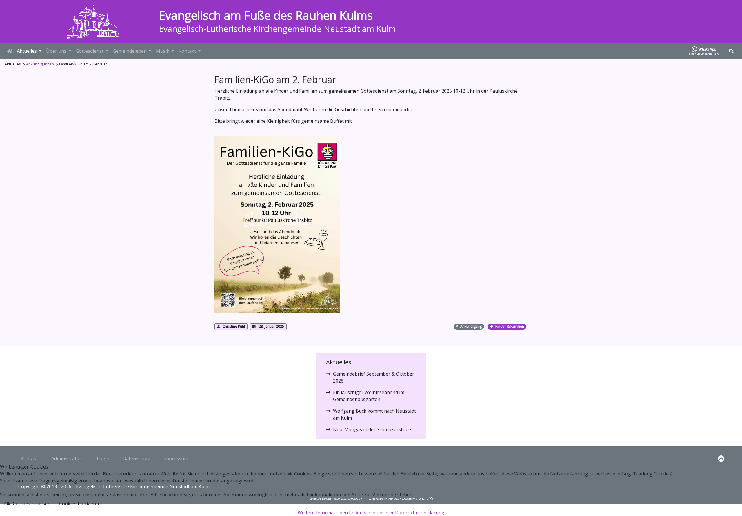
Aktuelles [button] (27, 51)
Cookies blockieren (80, 503)
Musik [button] (162, 51)
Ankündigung (471, 326)
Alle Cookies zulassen (27, 503)
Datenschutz (136, 458)
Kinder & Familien (509, 326)
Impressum (175, 458)
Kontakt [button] (187, 51)
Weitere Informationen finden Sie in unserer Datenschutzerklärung (371, 512)
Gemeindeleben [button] (130, 51)
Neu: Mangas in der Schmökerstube (372, 429)
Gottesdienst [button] (89, 51)
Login (103, 458)
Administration (67, 458)
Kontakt (29, 458)
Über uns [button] (56, 51)
